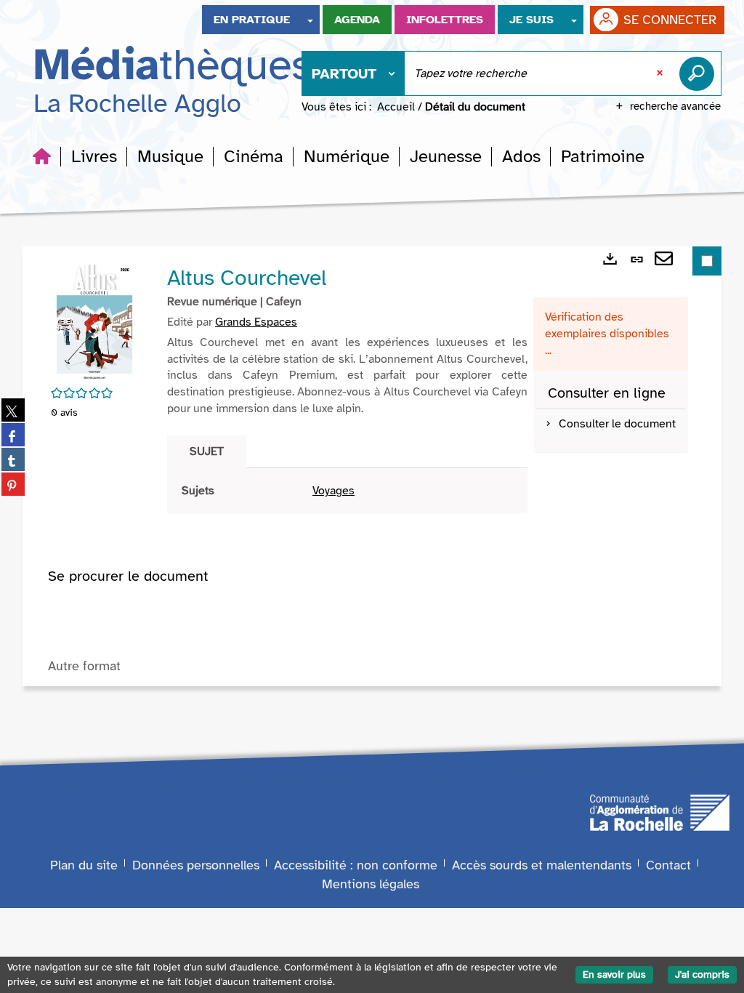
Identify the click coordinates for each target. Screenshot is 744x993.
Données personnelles (195, 865)
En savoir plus (614, 974)
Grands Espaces (256, 322)
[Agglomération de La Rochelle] (659, 812)
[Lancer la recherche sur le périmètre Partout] (700, 73)
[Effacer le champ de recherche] (661, 73)
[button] (94, 156)
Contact (668, 865)
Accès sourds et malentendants (541, 865)
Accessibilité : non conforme (355, 865)
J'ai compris (702, 974)
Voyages (333, 490)
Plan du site (84, 865)
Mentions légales (370, 884)
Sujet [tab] (207, 451)
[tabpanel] (347, 491)
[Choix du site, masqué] (310, 19)
